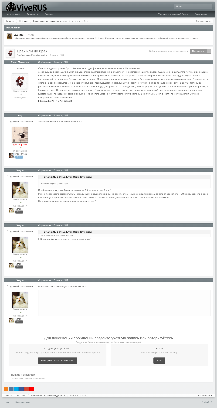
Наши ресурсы (13, 14)
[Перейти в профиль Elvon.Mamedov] (10, 53)
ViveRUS (19, 35)
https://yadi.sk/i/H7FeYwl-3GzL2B (55, 101)
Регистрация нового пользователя (57, 360)
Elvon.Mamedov (39, 55)
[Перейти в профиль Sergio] (20, 190)
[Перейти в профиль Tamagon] (9, 36)
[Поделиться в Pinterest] (31, 389)
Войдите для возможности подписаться (168, 51)
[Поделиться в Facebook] (21, 389)
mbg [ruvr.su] (21, 154)
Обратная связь (22, 402)
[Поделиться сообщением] (210, 62)
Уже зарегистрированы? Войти (173, 14)
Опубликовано (53, 62)
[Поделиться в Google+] (26, 389)
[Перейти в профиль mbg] (20, 135)
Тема (7, 402)
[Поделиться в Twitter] (16, 389)
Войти (159, 360)
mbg (19, 115)
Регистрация (201, 14)
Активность (32, 14)
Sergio (20, 170)
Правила (49, 14)
